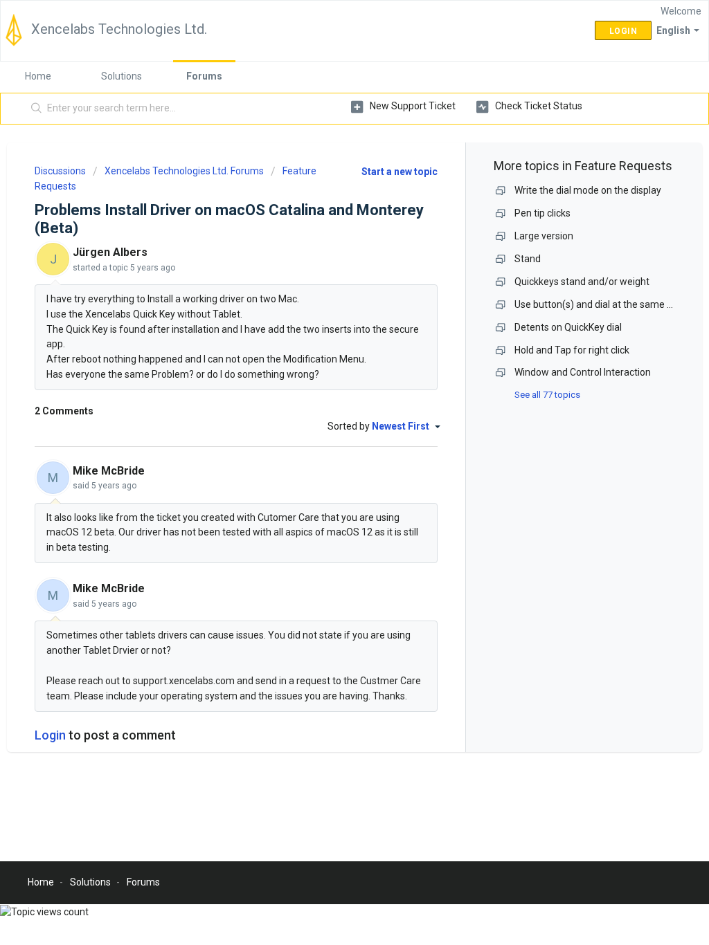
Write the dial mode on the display (587, 190)
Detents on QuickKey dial (568, 327)
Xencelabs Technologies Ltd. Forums (184, 170)
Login (50, 735)
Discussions (60, 170)
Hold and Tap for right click (571, 350)
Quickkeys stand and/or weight (581, 281)
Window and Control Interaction (582, 372)
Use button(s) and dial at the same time (600, 304)
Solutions (121, 76)
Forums (204, 76)
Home (38, 76)
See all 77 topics (547, 394)
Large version (543, 235)
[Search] (37, 108)
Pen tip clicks (542, 213)
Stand (527, 258)
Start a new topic (399, 171)
